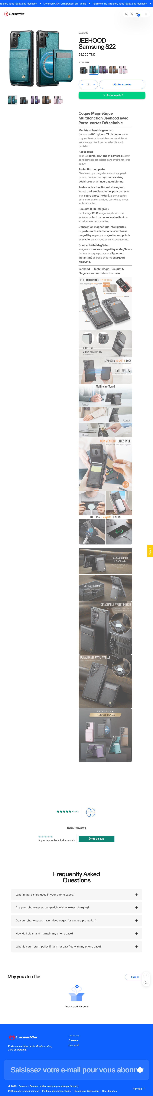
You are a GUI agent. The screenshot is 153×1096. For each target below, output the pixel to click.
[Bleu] (93, 69)
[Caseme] (14, 14)
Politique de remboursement (23, 1091)
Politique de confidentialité (56, 1091)
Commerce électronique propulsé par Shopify (54, 1086)
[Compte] (131, 14)
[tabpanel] (13, 100)
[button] (82, 84)
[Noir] (83, 69)
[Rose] (123, 69)
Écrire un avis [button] (96, 838)
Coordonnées (109, 1091)
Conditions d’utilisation (86, 1091)
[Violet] (103, 69)
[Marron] (113, 69)
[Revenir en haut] (146, 975)
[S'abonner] (140, 1070)
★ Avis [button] (150, 551)
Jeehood (74, 1045)
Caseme (73, 1040)
